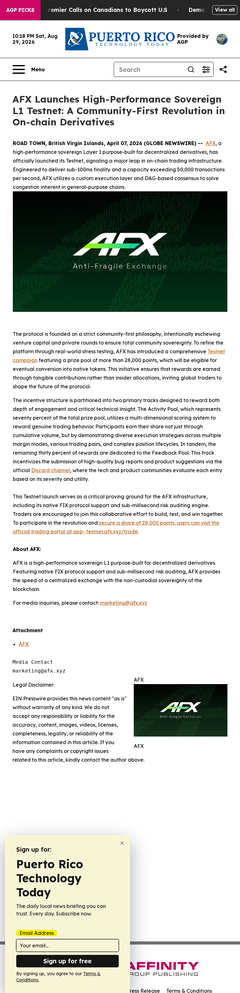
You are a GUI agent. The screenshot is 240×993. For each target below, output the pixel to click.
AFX (211, 143)
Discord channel (50, 470)
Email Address (36, 933)
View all (225, 10)
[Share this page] (223, 69)
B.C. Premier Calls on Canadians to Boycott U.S (99, 9)
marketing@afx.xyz (123, 603)
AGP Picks (20, 10)
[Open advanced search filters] (205, 69)
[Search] (190, 69)
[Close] (122, 843)
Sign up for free (67, 961)
